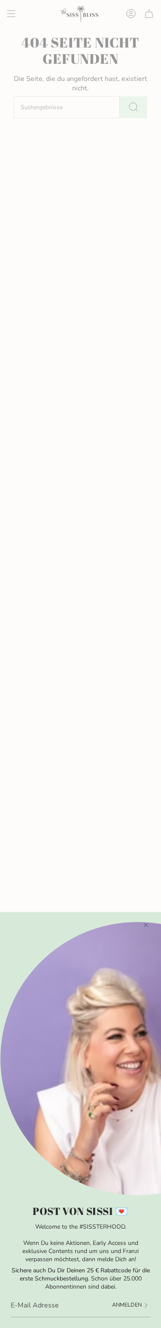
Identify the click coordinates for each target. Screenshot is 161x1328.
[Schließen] (146, 925)
